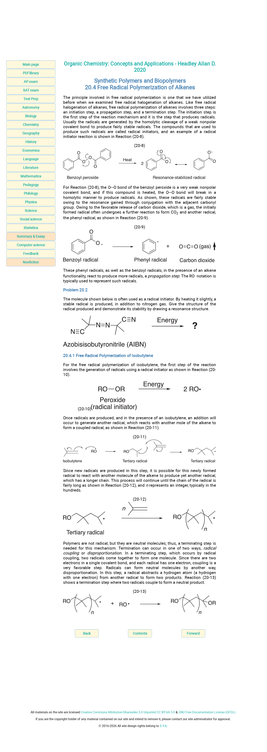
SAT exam (31, 90)
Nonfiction (31, 262)
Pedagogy (31, 185)
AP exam (31, 82)
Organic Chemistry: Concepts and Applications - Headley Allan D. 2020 (140, 67)
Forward (193, 633)
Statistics (31, 228)
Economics (30, 150)
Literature (31, 167)
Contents (140, 633)
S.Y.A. (164, 726)
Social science (31, 219)
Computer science (31, 245)
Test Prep (30, 99)
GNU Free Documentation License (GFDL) (207, 712)
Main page (31, 64)
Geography (30, 133)
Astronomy (30, 107)
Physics (31, 202)
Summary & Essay (31, 236)
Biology (31, 116)
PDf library (31, 73)
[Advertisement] (133, 29)
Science (31, 210)
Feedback (31, 253)
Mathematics (31, 176)
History (31, 142)
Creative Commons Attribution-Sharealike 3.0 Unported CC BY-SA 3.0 (128, 712)
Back (87, 633)
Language (31, 159)
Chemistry (31, 125)
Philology (31, 193)
